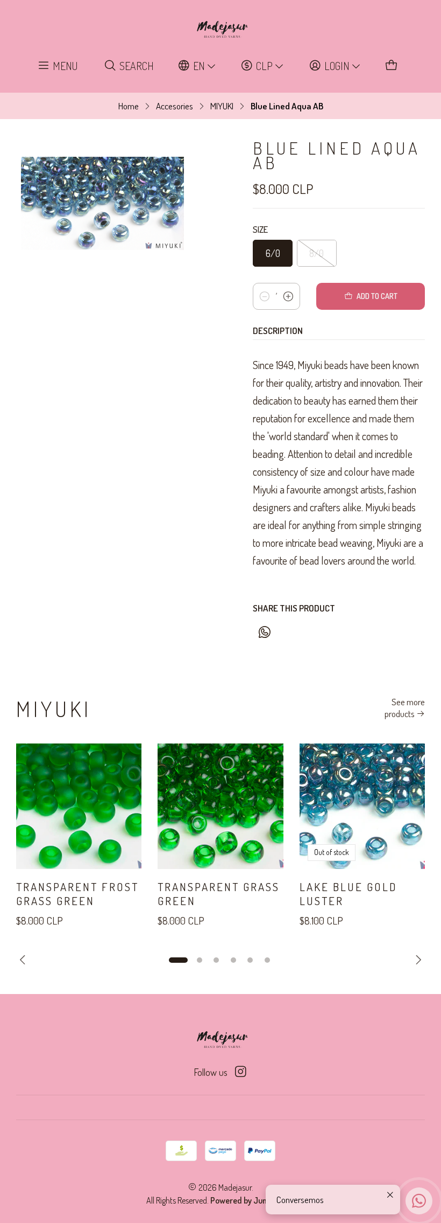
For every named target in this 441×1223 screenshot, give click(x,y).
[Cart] (391, 66)
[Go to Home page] (220, 29)
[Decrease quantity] (264, 296)
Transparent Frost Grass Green (77, 893)
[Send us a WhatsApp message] (419, 1200)
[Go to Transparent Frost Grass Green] (78, 806)
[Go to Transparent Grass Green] (220, 806)
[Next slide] (417, 960)
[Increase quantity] (288, 296)
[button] (178, 960)
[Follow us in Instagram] (240, 1072)
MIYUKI (221, 105)
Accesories (174, 105)
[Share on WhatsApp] (264, 632)
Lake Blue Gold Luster (348, 893)
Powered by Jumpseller (251, 1200)
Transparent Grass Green (219, 893)
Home (128, 105)
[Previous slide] (24, 960)
